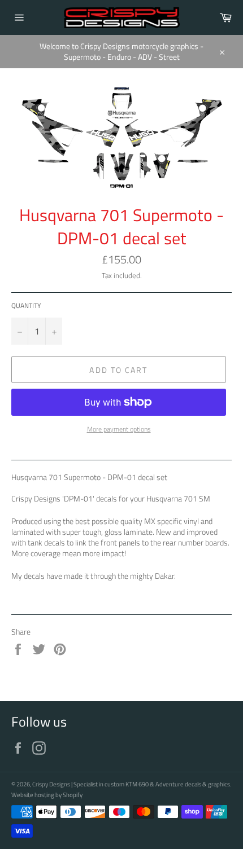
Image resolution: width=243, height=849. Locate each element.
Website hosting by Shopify (47, 794)
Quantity (26, 306)
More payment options (119, 429)
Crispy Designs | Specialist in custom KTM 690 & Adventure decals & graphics (131, 784)
